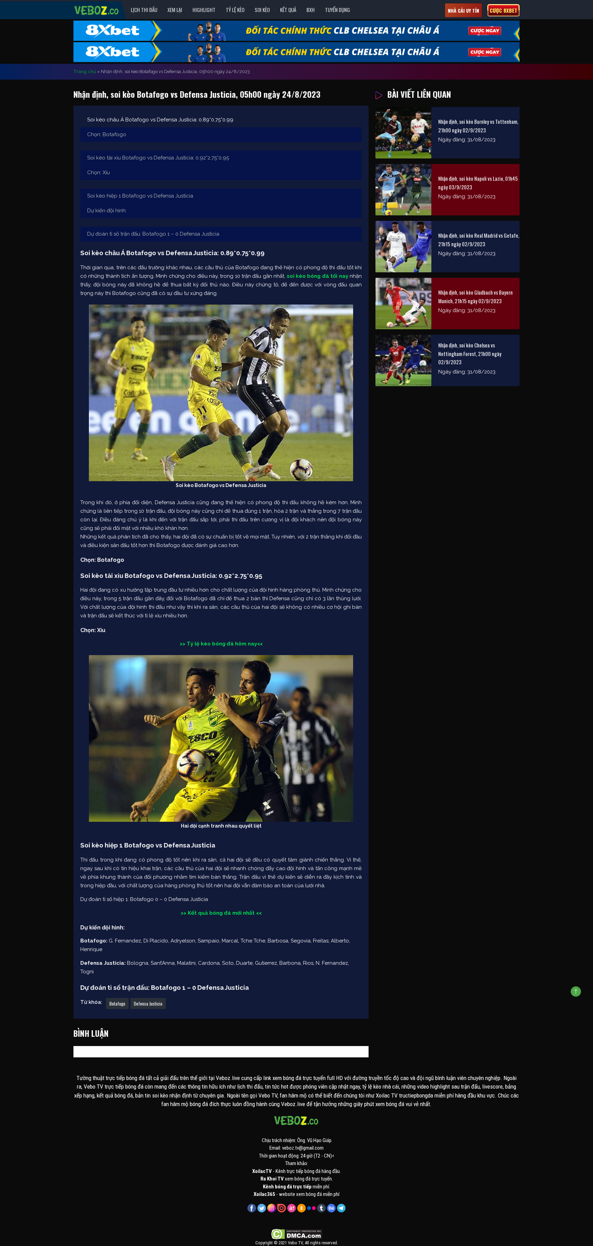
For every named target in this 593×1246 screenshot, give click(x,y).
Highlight (204, 9)
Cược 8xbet (503, 10)
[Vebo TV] (96, 9)
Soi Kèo (262, 9)
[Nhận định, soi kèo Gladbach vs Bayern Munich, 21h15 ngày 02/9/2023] (403, 303)
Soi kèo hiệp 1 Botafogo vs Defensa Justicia (140, 196)
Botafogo (117, 1003)
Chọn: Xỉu (98, 172)
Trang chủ (84, 71)
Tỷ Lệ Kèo (235, 9)
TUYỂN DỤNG (337, 9)
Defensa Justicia (148, 1003)
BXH (310, 9)
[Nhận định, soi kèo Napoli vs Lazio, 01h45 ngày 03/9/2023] (403, 189)
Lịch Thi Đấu (144, 9)
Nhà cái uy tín (463, 10)
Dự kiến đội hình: (107, 210)
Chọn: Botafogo (106, 134)
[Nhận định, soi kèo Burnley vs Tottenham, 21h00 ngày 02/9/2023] (403, 132)
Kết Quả (288, 9)
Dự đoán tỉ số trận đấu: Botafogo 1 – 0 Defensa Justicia (153, 234)
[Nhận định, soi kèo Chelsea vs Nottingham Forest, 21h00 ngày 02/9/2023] (403, 360)
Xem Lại (174, 9)
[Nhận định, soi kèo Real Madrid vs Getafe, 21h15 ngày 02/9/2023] (403, 246)
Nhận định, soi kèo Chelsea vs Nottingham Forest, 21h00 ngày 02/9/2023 (469, 353)
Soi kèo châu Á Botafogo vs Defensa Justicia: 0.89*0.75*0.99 (160, 120)
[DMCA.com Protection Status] (296, 1234)
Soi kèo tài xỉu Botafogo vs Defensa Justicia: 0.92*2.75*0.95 (158, 158)
